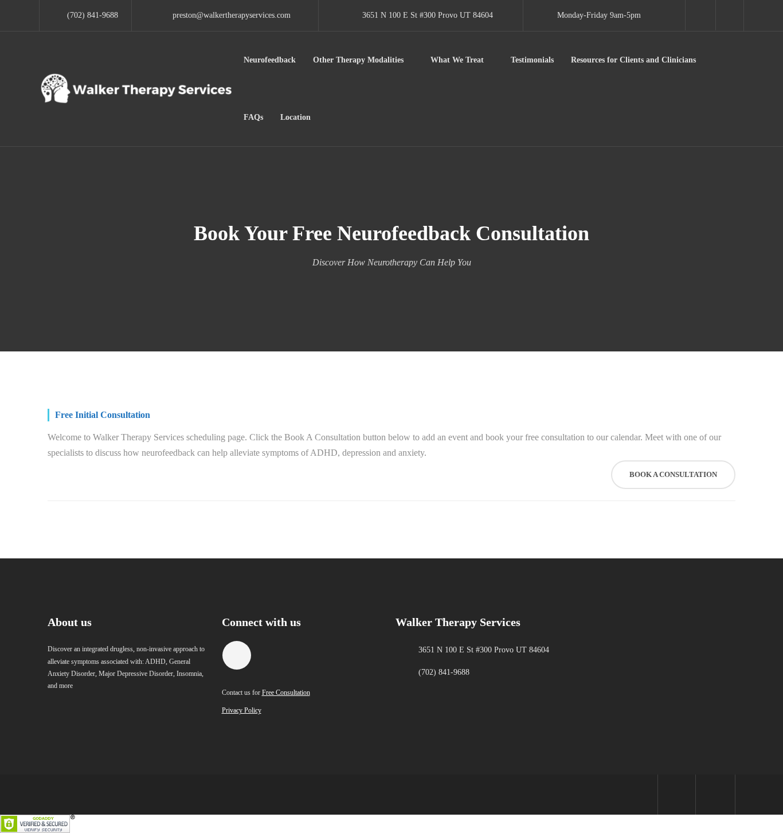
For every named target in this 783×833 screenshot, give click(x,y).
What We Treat (457, 60)
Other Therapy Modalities (358, 60)
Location (295, 117)
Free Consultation (286, 693)
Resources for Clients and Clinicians (633, 60)
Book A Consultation (673, 474)
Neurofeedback (270, 60)
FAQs (253, 117)
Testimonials (532, 60)
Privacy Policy (241, 710)
